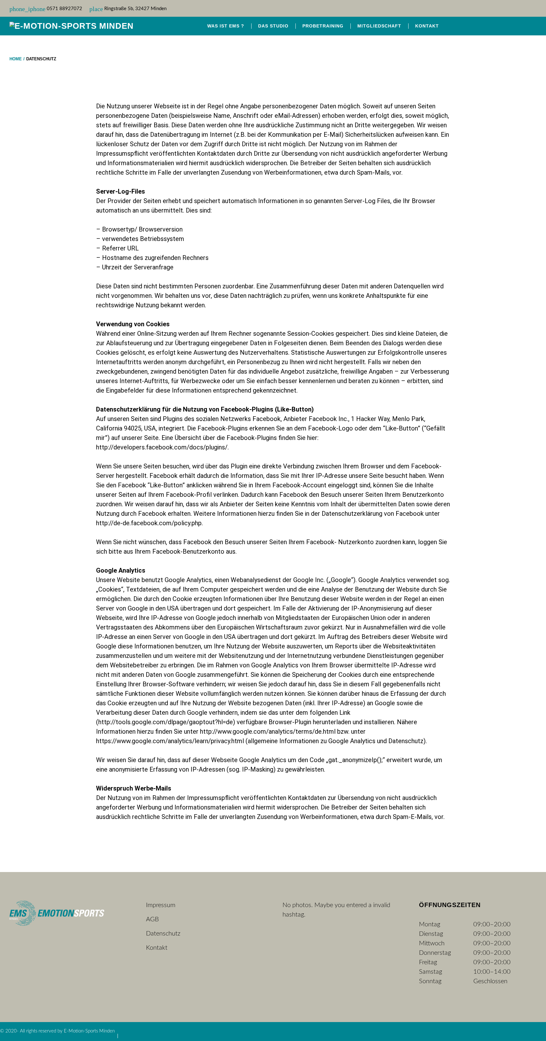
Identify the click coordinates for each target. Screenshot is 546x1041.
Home (15, 59)
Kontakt (427, 25)
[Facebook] (518, 26)
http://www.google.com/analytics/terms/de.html (268, 731)
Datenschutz (163, 933)
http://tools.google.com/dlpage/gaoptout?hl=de (165, 722)
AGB (152, 919)
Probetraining (322, 25)
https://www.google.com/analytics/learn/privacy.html (170, 741)
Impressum (160, 905)
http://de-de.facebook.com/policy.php (149, 523)
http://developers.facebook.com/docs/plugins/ (162, 447)
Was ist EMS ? (225, 25)
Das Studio (273, 25)
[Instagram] (531, 26)
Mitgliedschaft (379, 25)
